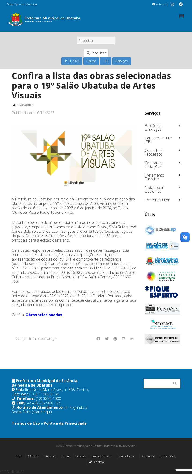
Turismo (49, 456)
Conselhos (126, 456)
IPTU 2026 (71, 61)
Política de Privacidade (65, 423)
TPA (105, 61)
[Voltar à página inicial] (14, 104)
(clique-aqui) (42, 411)
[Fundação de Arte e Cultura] (163, 309)
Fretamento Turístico (154, 177)
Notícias (65, 456)
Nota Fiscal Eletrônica (154, 189)
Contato (98, 462)
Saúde (91, 61)
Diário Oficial (168, 456)
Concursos (148, 456)
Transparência (101, 456)
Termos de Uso (26, 423)
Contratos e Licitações (155, 164)
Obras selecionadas (44, 314)
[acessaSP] (163, 230)
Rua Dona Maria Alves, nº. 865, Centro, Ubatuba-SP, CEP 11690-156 (50, 392)
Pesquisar (98, 53)
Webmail (160, 4)
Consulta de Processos (155, 152)
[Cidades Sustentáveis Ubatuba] (163, 276)
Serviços (121, 61)
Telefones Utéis (158, 200)
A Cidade (33, 456)
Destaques (25, 104)
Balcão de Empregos (153, 127)
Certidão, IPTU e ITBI (158, 139)
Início (19, 456)
